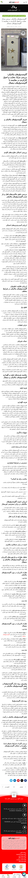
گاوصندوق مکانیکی (13, 15)
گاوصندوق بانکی (22, 861)
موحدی (19, 26)
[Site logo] (14, 2)
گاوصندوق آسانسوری (21, 854)
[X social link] (21, 780)
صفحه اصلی (23, 852)
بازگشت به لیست (14, 786)
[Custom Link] (24, 874)
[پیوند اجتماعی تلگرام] (11, 780)
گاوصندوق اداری (22, 856)
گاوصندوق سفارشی (12, 10)
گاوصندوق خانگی (22, 857)
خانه (19, 10)
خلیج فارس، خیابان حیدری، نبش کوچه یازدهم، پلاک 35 (15, 808)
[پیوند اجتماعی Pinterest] (18, 780)
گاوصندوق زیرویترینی (21, 859)
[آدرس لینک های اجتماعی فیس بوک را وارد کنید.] (25, 780)
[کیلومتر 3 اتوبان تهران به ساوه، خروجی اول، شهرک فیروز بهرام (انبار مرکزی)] (25, 815)
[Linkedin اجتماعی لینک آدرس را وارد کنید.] (14, 780)
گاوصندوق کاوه (6, 15)
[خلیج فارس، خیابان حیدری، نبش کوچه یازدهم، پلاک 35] (25, 805)
